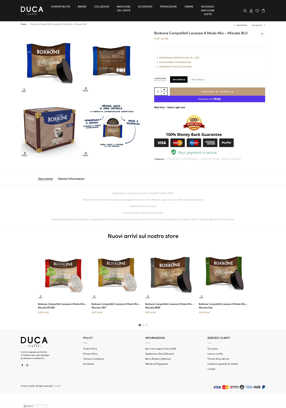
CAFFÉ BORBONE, (190, 159)
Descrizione (45, 179)
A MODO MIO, (174, 159)
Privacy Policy (90, 353)
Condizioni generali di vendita (222, 363)
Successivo (257, 25)
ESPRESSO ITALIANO (231, 159)
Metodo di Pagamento (156, 363)
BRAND (82, 7)
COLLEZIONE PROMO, (210, 159)
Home (24, 24)
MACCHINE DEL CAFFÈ (123, 9)
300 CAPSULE (198, 79)
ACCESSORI (145, 7)
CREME (188, 7)
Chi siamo (212, 348)
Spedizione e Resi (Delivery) (159, 353)
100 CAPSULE (178, 79)
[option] (62, 283)
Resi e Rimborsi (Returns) (158, 358)
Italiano (29, 406)
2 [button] (143, 325)
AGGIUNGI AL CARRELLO (217, 91)
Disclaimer (88, 363)
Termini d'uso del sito (218, 358)
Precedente (242, 25)
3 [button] (147, 325)
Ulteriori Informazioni (71, 179)
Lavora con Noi (215, 353)
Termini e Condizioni (93, 358)
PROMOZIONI (168, 7)
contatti (211, 368)
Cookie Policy (90, 348)
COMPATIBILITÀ (60, 7)
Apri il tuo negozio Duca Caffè (160, 348)
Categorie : (159, 159)
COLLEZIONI (101, 7)
